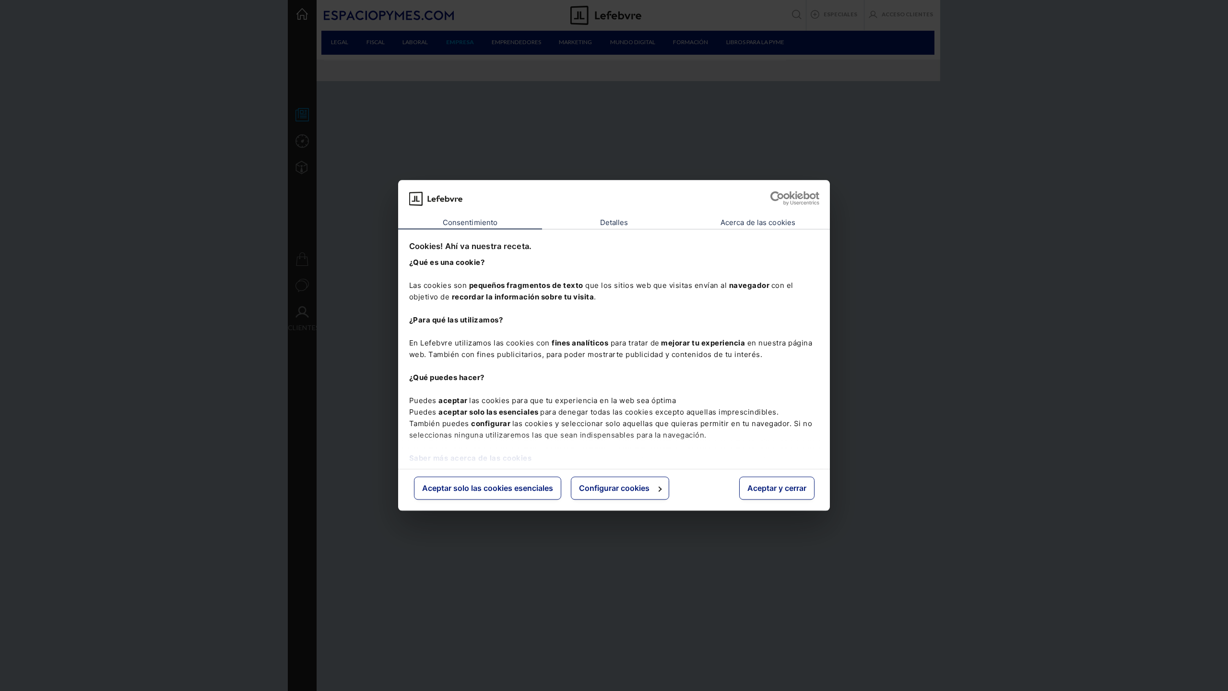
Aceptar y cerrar (776, 488)
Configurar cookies (614, 488)
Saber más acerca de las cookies (470, 458)
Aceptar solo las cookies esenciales (487, 488)
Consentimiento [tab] (470, 222)
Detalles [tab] (614, 222)
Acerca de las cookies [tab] (757, 222)
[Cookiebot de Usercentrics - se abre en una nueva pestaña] (777, 198)
